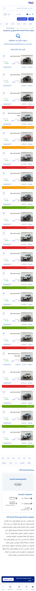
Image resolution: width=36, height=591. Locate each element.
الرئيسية (32, 28)
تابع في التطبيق (8, 579)
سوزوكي (3, 463)
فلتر (29, 14)
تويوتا (29, 463)
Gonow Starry (22, 19)
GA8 (13, 458)
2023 (12, 24)
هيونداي (22, 463)
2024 (18, 24)
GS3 (19, 458)
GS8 (29, 458)
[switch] (5, 14)
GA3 (3, 458)
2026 (30, 24)
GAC (32, 19)
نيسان (10, 463)
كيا (16, 463)
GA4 (8, 458)
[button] (18, 14)
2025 (24, 24)
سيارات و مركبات (24, 28)
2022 (6, 24)
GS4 (24, 458)
